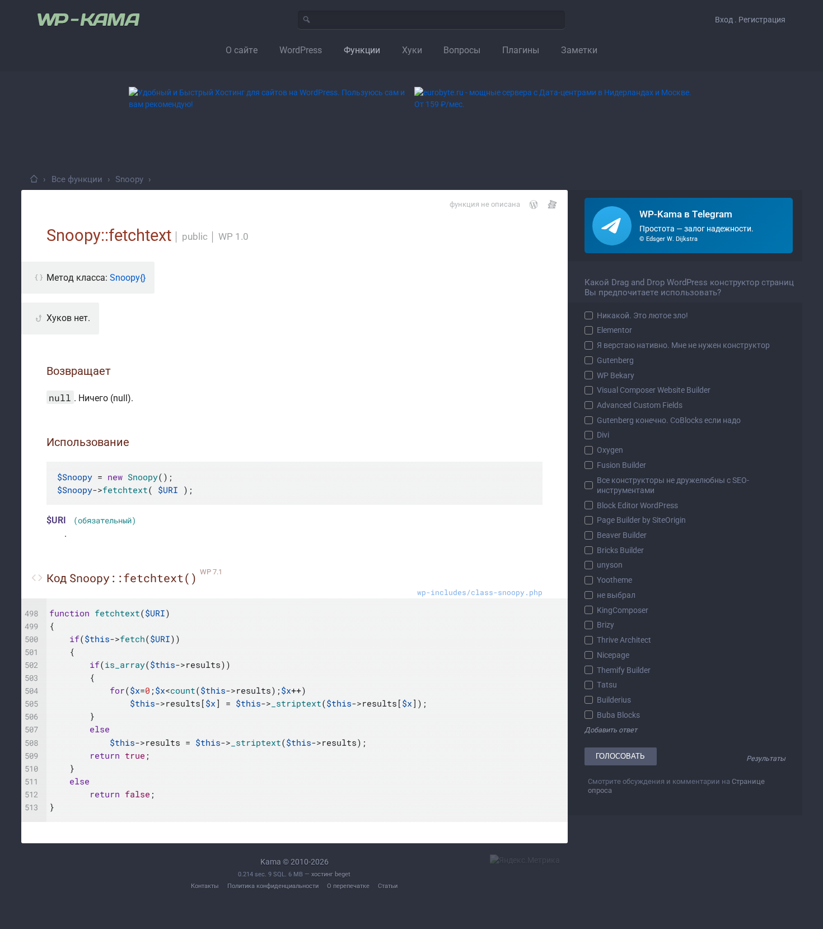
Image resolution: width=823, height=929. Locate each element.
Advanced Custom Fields (639, 405)
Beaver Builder (622, 535)
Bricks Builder (620, 550)
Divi (603, 434)
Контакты (205, 886)
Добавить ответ (610, 730)
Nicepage (613, 655)
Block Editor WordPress (637, 505)
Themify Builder (624, 670)
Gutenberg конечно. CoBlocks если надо (669, 420)
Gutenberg (615, 360)
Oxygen (610, 449)
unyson (610, 564)
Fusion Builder (621, 465)
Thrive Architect (624, 639)
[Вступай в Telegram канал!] (688, 225)
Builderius (614, 699)
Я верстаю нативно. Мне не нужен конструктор (683, 345)
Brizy (605, 624)
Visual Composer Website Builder (653, 389)
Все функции (77, 179)
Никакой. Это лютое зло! (642, 315)
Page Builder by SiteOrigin (641, 519)
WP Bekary (615, 375)
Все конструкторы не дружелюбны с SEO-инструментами (673, 485)
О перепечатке (348, 886)
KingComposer (622, 610)
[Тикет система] (552, 204)
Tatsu (607, 684)
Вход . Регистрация (750, 19)
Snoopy (129, 179)
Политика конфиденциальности (273, 886)
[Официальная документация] (534, 204)
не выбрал (616, 595)
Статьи (388, 886)
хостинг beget (330, 874)
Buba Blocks (618, 714)
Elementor (614, 330)
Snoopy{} (128, 277)
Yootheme (614, 579)
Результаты (765, 758)
